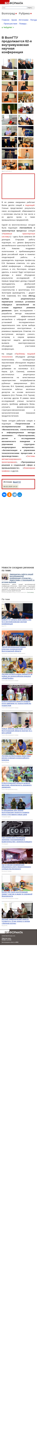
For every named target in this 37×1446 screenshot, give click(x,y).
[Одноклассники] (9, 494)
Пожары (22, 24)
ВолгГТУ (17, 482)
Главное (5, 20)
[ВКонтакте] (4, 494)
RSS (17, 942)
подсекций (30, 205)
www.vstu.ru (8, 171)
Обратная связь (6, 938)
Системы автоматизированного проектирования (18, 459)
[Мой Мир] (19, 494)
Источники (23, 20)
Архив (14, 20)
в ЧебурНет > (8, 27)
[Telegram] (14, 494)
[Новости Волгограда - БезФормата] (12, 2)
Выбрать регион (6, 940)
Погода (33, 20)
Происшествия (10, 24)
